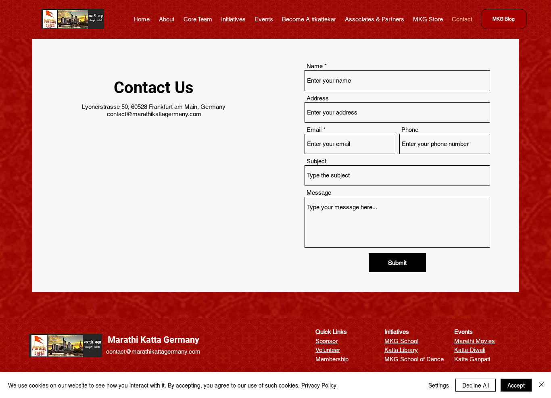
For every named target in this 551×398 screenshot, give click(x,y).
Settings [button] (438, 385)
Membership (332, 359)
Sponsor (326, 341)
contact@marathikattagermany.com (154, 113)
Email (314, 130)
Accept (516, 385)
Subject (316, 161)
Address (318, 98)
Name (315, 66)
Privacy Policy (318, 385)
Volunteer (327, 349)
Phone (409, 130)
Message (319, 193)
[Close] (541, 385)
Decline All (475, 385)
